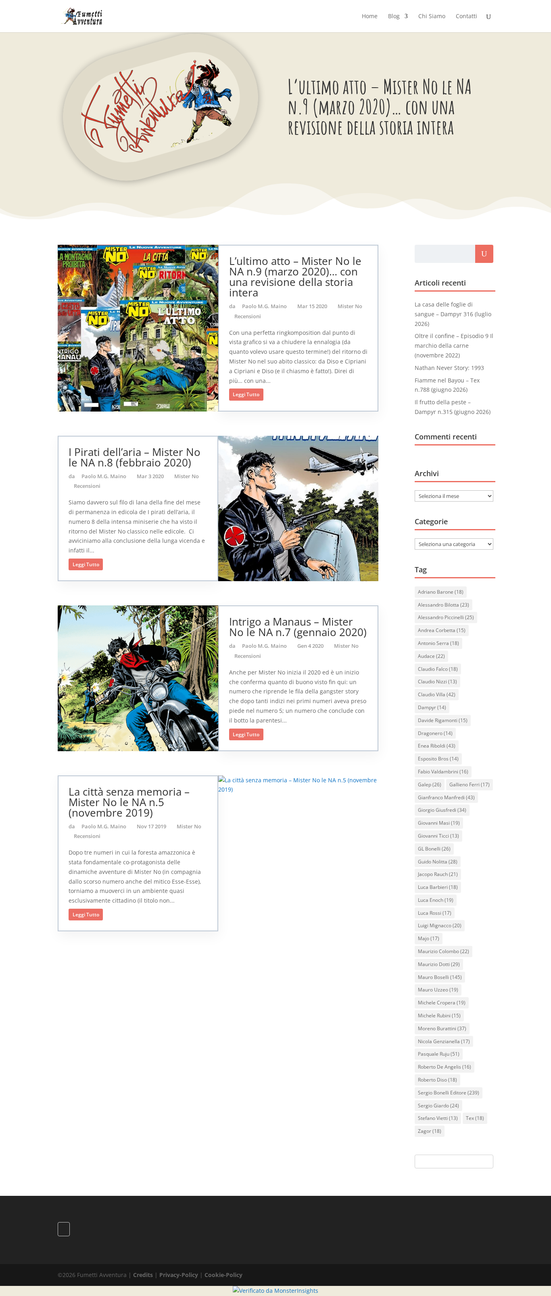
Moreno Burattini (442, 1028)
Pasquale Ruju (438, 1053)
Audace (431, 656)
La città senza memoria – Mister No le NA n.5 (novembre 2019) (129, 802)
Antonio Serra (438, 643)
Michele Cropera (441, 1002)
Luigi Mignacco (439, 925)
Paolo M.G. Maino (264, 306)
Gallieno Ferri (469, 784)
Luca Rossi (434, 913)
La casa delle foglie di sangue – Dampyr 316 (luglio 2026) (453, 314)
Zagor (429, 1131)
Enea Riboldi (436, 745)
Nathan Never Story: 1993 (449, 368)
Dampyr (432, 707)
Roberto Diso (437, 1079)
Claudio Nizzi (437, 681)
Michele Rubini (439, 1015)
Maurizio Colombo (443, 951)
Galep (429, 784)
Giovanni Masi (439, 822)
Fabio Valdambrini (443, 771)
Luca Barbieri (438, 887)
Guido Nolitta (437, 861)
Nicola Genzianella (444, 1041)
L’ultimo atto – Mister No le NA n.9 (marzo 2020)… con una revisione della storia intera (295, 277)
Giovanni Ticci (438, 835)
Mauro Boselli (440, 977)
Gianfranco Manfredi (446, 797)
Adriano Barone (440, 591)
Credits (143, 1275)
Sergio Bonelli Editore (448, 1092)
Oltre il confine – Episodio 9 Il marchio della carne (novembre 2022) (454, 345)
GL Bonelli (434, 848)
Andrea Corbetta (441, 630)
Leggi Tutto (246, 394)
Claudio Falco (438, 669)
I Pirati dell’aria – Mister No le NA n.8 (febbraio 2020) (134, 457)
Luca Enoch (435, 900)
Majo (428, 938)
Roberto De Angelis (444, 1066)
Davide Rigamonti (443, 720)
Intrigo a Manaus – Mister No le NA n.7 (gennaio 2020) (298, 626)
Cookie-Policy (223, 1275)
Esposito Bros (438, 758)
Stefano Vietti (438, 1118)
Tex (475, 1118)
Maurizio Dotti (439, 964)
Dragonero (435, 733)
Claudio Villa (436, 694)
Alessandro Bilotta (443, 604)
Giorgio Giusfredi (442, 810)
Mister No (350, 306)
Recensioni (247, 316)
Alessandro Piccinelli (446, 617)
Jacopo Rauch (438, 874)
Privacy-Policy (178, 1275)
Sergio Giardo (438, 1105)
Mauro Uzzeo (438, 989)
